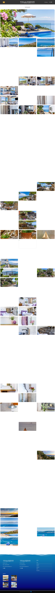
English (46, 2)
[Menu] (4, 2)
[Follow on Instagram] (50, 2)
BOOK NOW (37, 570)
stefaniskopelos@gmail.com (8, 566)
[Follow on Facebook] (49, 2)
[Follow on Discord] (51, 2)
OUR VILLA (37, 564)
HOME (37, 562)
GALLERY (37, 565)
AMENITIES (37, 567)
